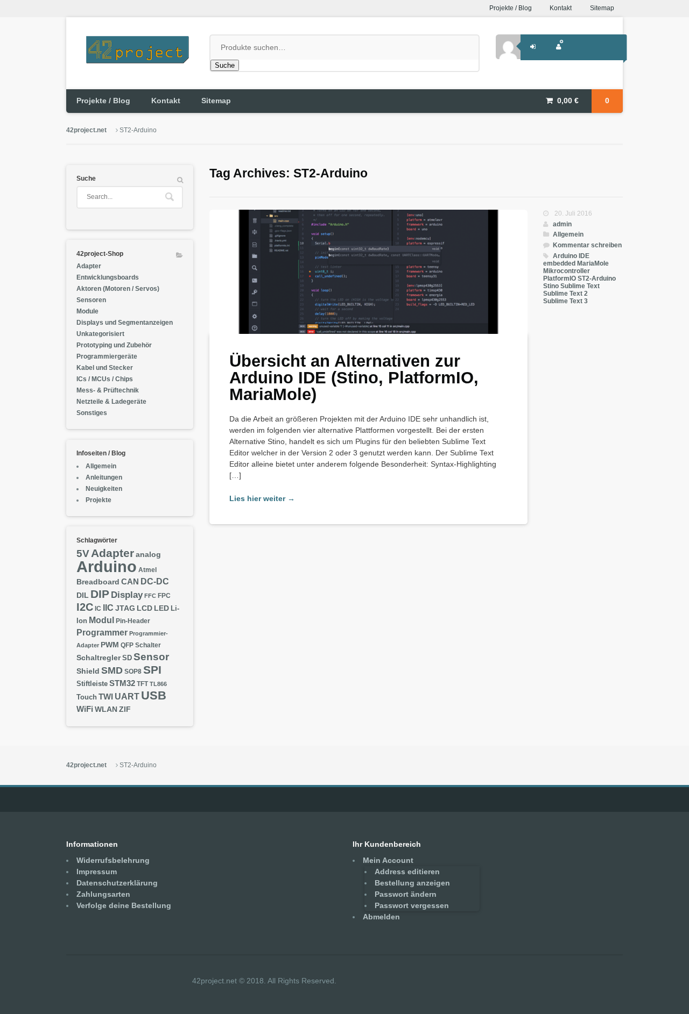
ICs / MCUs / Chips (104, 379)
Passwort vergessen (412, 905)
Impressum (96, 871)
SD (127, 658)
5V (82, 553)
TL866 (158, 684)
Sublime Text (580, 286)
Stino (551, 286)
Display (127, 594)
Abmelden (381, 916)
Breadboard (97, 582)
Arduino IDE (571, 256)
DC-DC (154, 581)
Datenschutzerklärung (117, 883)
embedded (559, 263)
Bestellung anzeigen (412, 883)
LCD (144, 608)
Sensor (151, 656)
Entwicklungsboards (107, 277)
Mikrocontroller (566, 271)
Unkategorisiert (100, 334)
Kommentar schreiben (587, 245)
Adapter (88, 266)
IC (98, 608)
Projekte (98, 500)
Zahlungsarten (103, 894)
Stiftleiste (92, 684)
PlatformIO (559, 278)
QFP (127, 645)
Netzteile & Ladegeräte (111, 401)
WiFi (84, 708)
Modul (101, 620)
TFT (142, 684)
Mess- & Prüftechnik (107, 390)
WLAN (106, 709)
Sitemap (602, 8)
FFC (150, 595)
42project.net (86, 130)
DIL (82, 595)
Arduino (106, 566)
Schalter (148, 645)
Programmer (102, 632)
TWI (106, 696)
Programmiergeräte (106, 356)
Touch (86, 697)
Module (87, 311)
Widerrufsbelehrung (113, 860)
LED (161, 608)
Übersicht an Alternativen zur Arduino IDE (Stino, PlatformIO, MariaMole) (354, 378)
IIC (108, 607)
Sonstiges (91, 413)
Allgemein (568, 234)
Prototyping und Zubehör (114, 345)
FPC (164, 595)
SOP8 (133, 671)
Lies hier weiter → (262, 498)
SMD (112, 670)
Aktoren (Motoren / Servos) (117, 288)
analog (148, 555)
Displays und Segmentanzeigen (124, 322)
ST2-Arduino (597, 278)
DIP (99, 594)
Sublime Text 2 (565, 293)
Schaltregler (98, 657)
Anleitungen (104, 477)
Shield (88, 671)
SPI (152, 669)
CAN (130, 581)
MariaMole (593, 263)
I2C (84, 607)
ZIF (125, 709)
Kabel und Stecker (104, 368)
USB (153, 695)
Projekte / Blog (510, 8)
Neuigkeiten (104, 488)
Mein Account (388, 860)
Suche (225, 65)
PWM (110, 645)
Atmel (147, 570)
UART (127, 696)
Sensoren (91, 300)
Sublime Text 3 (565, 301)
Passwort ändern (406, 894)
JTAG (125, 608)
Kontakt (561, 8)
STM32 (122, 683)
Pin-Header (133, 621)
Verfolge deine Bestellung (123, 905)
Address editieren (407, 871)
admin (562, 224)
